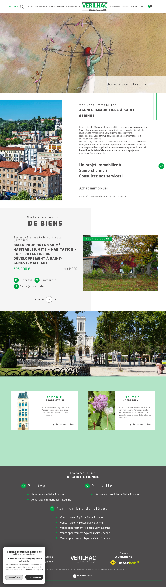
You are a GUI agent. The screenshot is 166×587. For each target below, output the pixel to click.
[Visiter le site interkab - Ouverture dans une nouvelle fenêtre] (129, 562)
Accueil (31, 7)
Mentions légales (97, 569)
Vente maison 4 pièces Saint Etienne (81, 522)
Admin (105, 569)
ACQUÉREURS (115, 7)
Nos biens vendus (73, 7)
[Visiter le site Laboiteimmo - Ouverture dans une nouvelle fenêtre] (83, 579)
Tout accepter (34, 577)
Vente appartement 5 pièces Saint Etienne (85, 533)
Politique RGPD (118, 569)
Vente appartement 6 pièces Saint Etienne (85, 538)
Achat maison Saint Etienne (47, 494)
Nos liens (110, 569)
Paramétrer (14, 577)
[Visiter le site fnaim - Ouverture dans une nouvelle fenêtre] (113, 562)
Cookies (125, 569)
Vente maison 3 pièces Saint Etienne (81, 517)
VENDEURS (125, 7)
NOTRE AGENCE (41, 7)
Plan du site (87, 569)
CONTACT (134, 7)
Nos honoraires (78, 569)
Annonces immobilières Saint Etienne (117, 494)
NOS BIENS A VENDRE (56, 7)
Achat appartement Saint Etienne (51, 499)
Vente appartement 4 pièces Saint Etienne (85, 528)
